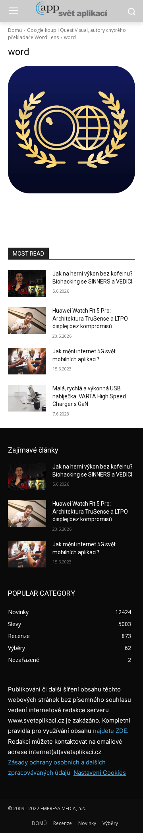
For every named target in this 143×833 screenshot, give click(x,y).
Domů (15, 30)
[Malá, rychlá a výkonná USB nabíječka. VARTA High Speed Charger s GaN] (27, 398)
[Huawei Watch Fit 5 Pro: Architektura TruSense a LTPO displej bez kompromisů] (27, 320)
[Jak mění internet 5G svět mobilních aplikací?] (27, 361)
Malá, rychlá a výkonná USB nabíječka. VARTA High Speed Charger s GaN (89, 396)
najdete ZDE (110, 731)
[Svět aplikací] (71, 10)
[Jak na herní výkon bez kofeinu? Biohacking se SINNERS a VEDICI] (27, 283)
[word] (71, 129)
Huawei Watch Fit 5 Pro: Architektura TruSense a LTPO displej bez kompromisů (90, 318)
